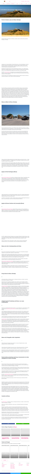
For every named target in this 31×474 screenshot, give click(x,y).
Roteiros (26, 1)
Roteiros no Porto (12, 465)
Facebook (28, 464)
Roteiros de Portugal (12, 464)
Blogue (15, 426)
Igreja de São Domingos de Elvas (6, 177)
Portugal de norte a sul (4, 464)
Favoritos (28, 1)
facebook (5, 473)
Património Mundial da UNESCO (11, 308)
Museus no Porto (20, 465)
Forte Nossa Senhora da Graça (9, 374)
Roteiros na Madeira (12, 467)
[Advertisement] (15, 52)
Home (9, 1)
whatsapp (26, 473)
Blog (17, 3)
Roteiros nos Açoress (12, 468)
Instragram (28, 465)
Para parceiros (22, 1)
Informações (3, 465)
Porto (26, 3)
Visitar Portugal (8, 3)
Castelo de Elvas (4, 401)
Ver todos (6, 451)
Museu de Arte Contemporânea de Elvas (7, 261)
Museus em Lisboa (21, 464)
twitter (15, 473)
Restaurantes (12, 3)
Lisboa (21, 3)
